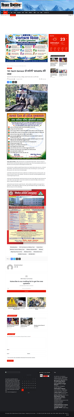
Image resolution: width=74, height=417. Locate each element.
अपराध (23, 12)
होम (37, 413)
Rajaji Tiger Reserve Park (16, 251)
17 (22, 385)
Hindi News (56, 391)
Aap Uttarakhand (62, 376)
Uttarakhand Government (58, 402)
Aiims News (59, 377)
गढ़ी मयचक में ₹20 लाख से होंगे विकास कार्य (53, 75)
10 (22, 383)
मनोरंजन (26, 12)
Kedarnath (64, 391)
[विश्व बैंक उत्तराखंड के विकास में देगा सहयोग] (40, 321)
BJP (59, 379)
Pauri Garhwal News (57, 393)
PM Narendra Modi (63, 393)
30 (35, 387)
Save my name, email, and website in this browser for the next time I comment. (21, 357)
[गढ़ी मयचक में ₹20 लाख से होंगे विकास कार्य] (54, 71)
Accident (55, 377)
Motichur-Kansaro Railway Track (17, 249)
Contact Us (46, 12)
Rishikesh (60, 394)
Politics (55, 394)
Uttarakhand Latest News (58, 403)
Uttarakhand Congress (58, 401)
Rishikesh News (28, 251)
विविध (41, 12)
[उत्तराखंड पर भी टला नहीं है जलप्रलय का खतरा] (26, 321)
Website (28, 353)
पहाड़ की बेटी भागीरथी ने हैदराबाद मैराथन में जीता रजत (13, 326)
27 (28, 387)
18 (24, 385)
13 (28, 383)
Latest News (39, 247)
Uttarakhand (57, 398)
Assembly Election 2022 (59, 378)
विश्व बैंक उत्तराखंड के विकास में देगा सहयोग (39, 326)
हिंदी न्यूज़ (67, 407)
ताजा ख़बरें (64, 407)
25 (24, 387)
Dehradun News (59, 388)
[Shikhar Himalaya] (11, 5)
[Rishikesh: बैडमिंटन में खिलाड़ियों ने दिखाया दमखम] (54, 60)
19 (26, 385)
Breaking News (14, 247)
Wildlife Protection (22, 254)
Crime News (55, 387)
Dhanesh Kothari (18, 265)
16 (35, 383)
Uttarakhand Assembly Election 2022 (61, 400)
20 (28, 385)
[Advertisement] (37, 24)
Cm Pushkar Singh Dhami (60, 384)
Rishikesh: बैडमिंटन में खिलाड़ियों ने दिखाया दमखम (54, 64)
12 (26, 383)
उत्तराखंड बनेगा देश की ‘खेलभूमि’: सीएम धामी (63, 74)
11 (24, 383)
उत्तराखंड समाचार (32, 254)
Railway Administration (32, 249)
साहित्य (34, 12)
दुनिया (11, 12)
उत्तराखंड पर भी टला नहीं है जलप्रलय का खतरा (25, 326)
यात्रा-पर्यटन (19, 12)
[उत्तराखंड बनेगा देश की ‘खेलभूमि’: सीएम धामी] (63, 71)
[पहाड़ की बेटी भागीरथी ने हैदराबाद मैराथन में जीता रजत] (13, 321)
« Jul (28, 392)
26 (26, 387)
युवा (61, 413)
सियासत (15, 12)
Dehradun (59, 387)
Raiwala (41, 249)
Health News (64, 390)
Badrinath (65, 378)
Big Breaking (56, 379)
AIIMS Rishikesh (64, 377)
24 (22, 387)
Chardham (55, 382)
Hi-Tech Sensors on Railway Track (27, 247)
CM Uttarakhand (57, 386)
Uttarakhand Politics (58, 406)
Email (8, 353)
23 (35, 385)
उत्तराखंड (5, 12)
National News (65, 392)
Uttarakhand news (38, 251)
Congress (62, 386)
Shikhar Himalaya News (59, 397)
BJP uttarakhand (64, 379)
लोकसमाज (30, 12)
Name (8, 349)
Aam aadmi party (57, 376)
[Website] (14, 267)
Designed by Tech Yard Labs (30, 413)
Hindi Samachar (60, 391)
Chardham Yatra (61, 382)
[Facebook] (16, 267)
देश (8, 12)
